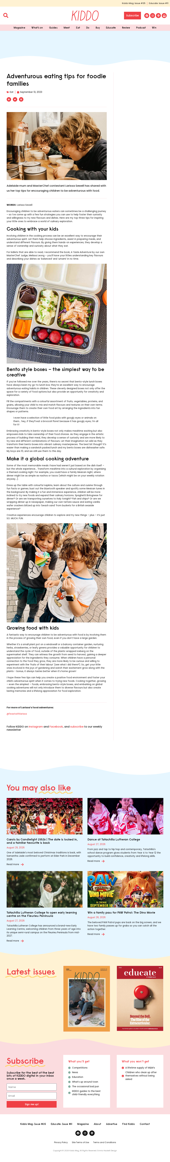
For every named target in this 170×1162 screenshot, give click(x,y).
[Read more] (22, 864)
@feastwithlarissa (17, 713)
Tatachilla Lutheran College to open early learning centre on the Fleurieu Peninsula (42, 914)
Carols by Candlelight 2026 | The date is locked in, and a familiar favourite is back (42, 841)
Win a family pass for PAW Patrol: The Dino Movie (121, 912)
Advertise (111, 1124)
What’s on (37, 27)
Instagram (36, 727)
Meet (67, 27)
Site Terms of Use (80, 1142)
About (97, 1124)
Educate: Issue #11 (158, 3)
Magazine (19, 27)
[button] (9, 99)
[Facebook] (146, 15)
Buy (98, 27)
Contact (145, 1124)
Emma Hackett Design (107, 1150)
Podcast (141, 27)
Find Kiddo (128, 1124)
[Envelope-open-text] (164, 15)
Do (87, 27)
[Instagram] (152, 15)
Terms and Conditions (104, 1142)
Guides (53, 27)
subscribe (77, 727)
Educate (111, 27)
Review (126, 27)
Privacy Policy (61, 1142)
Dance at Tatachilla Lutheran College (113, 839)
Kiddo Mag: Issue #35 (133, 3)
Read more (13, 864)
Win (154, 27)
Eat (78, 27)
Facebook (56, 727)
